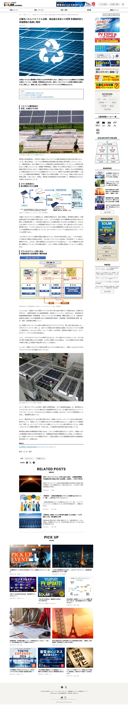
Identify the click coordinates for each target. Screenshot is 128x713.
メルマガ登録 (103, 4)
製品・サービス (39, 10)
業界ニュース (14, 10)
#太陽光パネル (41, 458)
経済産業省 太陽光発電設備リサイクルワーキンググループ (37, 447)
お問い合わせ (54, 693)
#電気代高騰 (107, 109)
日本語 (117, 14)
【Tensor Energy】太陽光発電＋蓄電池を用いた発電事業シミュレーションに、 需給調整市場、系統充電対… (107, 287)
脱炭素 (89, 10)
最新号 (107, 251)
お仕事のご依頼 (114, 4)
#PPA (104, 99)
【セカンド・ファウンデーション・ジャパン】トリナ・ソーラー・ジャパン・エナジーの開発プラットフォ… (107, 278)
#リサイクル (29, 458)
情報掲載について (72, 691)
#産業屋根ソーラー (104, 102)
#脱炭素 (114, 102)
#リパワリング (113, 99)
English (106, 14)
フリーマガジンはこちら (61, 691)
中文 (111, 14)
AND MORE (107, 212)
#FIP (99, 99)
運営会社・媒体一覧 (72, 693)
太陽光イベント (114, 10)
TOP (20, 14)
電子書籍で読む (107, 255)
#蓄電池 (111, 106)
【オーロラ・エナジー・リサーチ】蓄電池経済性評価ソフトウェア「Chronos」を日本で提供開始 (107, 268)
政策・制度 (64, 10)
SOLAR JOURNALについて (47, 691)
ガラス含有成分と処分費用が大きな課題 (31, 95)
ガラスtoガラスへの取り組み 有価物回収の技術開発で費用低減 (37, 97)
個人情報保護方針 (62, 693)
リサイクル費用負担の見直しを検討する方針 (32, 93)
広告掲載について (82, 691)
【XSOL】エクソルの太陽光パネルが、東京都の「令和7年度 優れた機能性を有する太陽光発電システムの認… (107, 273)
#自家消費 (103, 106)
